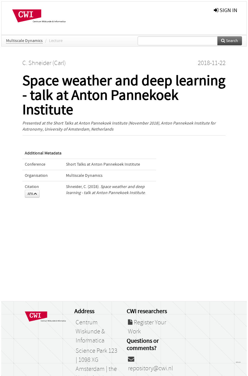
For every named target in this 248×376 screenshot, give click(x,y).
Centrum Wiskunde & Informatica (90, 331)
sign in (227, 10)
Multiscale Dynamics (24, 40)
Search (231, 40)
